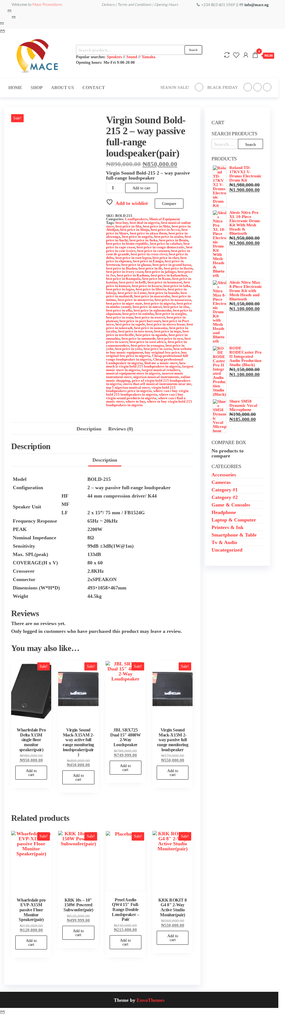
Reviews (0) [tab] (120, 428)
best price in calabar (166, 243)
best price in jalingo (160, 271)
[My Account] (245, 54)
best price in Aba (128, 226)
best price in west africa (147, 342)
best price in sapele (130, 324)
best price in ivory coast (124, 271)
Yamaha (148, 57)
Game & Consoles (231, 504)
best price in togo (167, 331)
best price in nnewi (147, 307)
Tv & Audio (224, 542)
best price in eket (166, 257)
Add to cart (141, 188)
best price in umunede (139, 338)
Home (15, 87)
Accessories (224, 474)
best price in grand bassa (172, 264)
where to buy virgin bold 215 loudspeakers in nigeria (149, 403)
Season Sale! (174, 87)
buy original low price (162, 352)
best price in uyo (170, 338)
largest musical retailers (161, 370)
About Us (62, 87)
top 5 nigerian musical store (128, 387)
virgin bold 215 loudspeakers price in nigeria (141, 389)
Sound (131, 57)
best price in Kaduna (133, 275)
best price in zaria (158, 349)
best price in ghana (136, 264)
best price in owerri (150, 317)
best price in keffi (132, 282)
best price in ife (150, 268)
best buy (122, 222)
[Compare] (226, 54)
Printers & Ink (228, 527)
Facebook (199, 87)
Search (193, 49)
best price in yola (128, 349)
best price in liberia (151, 289)
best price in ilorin (178, 268)
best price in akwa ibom (148, 233)
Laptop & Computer (234, 519)
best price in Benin (173, 240)
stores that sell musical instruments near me (157, 384)
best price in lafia (176, 286)
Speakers (114, 57)
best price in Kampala (123, 278)
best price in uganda (151, 335)
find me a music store (161, 363)
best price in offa (119, 310)
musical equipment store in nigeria (133, 373)
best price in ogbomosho (152, 310)
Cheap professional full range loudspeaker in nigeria (147, 357)
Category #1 (225, 489)
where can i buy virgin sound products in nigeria (144, 396)
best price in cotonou (153, 251)
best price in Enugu (148, 261)
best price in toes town (135, 331)
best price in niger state (124, 303)
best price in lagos (120, 289)
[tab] (104, 460)
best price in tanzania (151, 328)
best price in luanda (163, 293)
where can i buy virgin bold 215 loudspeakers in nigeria (147, 392)
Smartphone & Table (234, 534)
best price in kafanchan (169, 275)
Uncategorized (227, 549)
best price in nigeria (159, 303)
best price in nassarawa (173, 300)
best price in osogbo (170, 313)
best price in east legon (133, 257)
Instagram (257, 87)
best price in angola (137, 236)
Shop (37, 87)
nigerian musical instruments (156, 377)
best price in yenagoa (147, 345)
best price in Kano (156, 278)
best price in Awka (143, 240)
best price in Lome (132, 293)
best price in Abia (156, 226)
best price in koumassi (165, 282)
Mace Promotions (47, 4)
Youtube (267, 87)
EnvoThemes (150, 999)
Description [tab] (89, 428)
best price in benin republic (127, 243)
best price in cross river (149, 254)
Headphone (224, 512)
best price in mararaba (152, 296)
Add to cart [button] (31, 773)
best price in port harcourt (140, 321)
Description (104, 459)
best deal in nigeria (144, 222)
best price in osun (119, 317)
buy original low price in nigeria (146, 354)
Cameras (221, 481)
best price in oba (176, 307)
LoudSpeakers (136, 219)
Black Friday (222, 87)
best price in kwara (147, 286)
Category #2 (225, 497)
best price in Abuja (134, 229)
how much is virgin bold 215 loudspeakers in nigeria (146, 364)
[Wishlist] (236, 54)
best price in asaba (168, 236)
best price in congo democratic (161, 247)
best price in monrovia (135, 300)
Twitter (248, 87)
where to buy (135, 401)
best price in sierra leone (166, 324)
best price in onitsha (138, 313)
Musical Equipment (164, 219)
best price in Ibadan (121, 268)
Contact (93, 87)
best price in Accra (165, 229)
